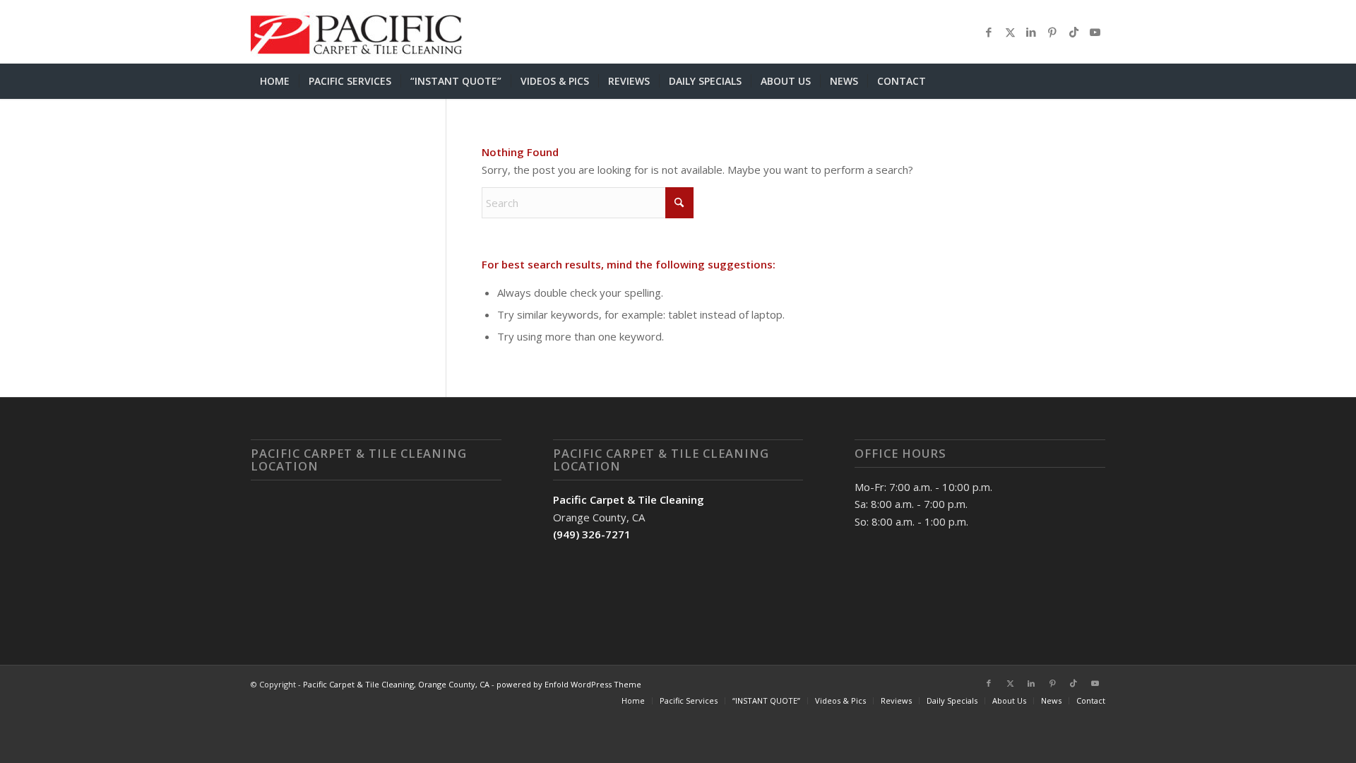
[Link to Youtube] (1094, 31)
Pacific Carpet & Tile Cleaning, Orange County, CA (396, 684)
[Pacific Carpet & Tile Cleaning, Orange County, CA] (357, 32)
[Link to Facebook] (988, 31)
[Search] (1096, 81)
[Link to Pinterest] (1052, 31)
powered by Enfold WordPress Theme (568, 684)
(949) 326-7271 (592, 534)
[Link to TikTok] (1073, 31)
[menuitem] (275, 81)
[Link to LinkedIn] (1031, 31)
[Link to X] (1010, 31)
